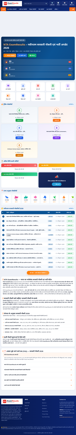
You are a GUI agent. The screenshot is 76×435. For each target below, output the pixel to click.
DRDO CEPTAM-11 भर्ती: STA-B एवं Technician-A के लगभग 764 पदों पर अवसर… (24, 253)
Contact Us (44, 405)
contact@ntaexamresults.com (66, 417)
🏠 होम (3, 9)
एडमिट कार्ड (52, 3)
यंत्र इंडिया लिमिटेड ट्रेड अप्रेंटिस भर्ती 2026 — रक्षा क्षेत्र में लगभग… (20, 249)
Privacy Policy (45, 414)
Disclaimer (44, 408)
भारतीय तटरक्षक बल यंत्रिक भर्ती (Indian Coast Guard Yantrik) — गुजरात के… (23, 267)
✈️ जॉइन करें (57, 184)
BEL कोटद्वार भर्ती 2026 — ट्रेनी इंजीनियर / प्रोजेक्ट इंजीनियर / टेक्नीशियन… (22, 221)
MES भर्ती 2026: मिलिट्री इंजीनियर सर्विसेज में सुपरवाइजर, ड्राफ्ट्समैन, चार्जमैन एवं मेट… (24, 244)
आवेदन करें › (70, 216)
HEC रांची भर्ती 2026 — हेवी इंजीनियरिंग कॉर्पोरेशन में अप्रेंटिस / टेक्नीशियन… (22, 225)
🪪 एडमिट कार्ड (22, 55)
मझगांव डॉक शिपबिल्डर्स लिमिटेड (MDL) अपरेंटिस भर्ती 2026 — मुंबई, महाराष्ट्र (22, 216)
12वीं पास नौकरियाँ (23, 9)
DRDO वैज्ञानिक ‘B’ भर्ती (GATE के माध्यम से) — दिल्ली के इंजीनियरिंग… (21, 239)
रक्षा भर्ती (26, 408)
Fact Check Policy (46, 417)
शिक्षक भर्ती (27, 405)
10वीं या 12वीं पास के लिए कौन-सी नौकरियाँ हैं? (15, 375)
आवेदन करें (19, 120)
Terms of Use (45, 411)
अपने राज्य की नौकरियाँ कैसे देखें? (12, 385)
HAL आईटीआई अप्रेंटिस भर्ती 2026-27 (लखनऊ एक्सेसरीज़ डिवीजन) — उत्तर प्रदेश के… (24, 258)
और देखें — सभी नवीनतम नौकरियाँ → (38, 273)
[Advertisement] (38, 22)
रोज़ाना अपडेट (64, 3)
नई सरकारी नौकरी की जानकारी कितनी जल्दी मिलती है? (17, 369)
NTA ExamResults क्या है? (11, 354)
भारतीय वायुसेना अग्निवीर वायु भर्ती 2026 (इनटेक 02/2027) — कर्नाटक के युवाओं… (24, 262)
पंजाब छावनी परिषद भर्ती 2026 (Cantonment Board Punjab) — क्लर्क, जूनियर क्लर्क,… (25, 230)
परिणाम (58, 3)
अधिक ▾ (56, 9)
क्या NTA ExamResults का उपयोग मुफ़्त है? (15, 364)
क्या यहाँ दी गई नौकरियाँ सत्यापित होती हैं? (14, 380)
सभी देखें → (71, 104)
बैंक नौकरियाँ (41, 9)
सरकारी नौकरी (27, 403)
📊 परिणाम (32, 55)
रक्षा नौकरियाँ (49, 9)
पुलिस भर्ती (26, 411)
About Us (44, 403)
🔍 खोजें (72, 9)
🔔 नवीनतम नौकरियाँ (11, 9)
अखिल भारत (72, 3)
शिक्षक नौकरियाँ (32, 9)
